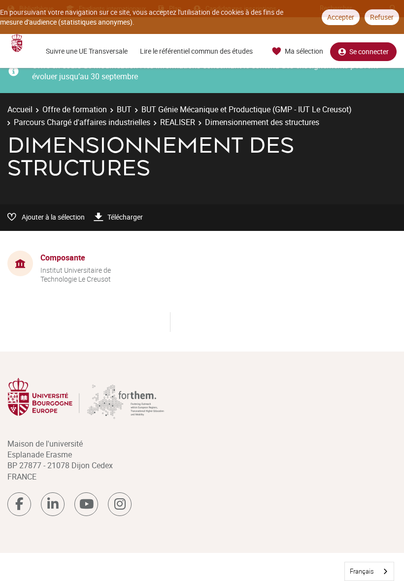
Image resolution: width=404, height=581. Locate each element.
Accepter (340, 17)
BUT (124, 109)
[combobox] (369, 571)
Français (362, 571)
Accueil (20, 109)
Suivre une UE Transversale (87, 51)
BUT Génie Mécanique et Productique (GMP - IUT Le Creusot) (246, 109)
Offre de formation (74, 109)
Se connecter (369, 51)
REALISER (177, 122)
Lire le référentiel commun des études (196, 51)
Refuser (382, 17)
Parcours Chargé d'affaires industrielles (82, 122)
